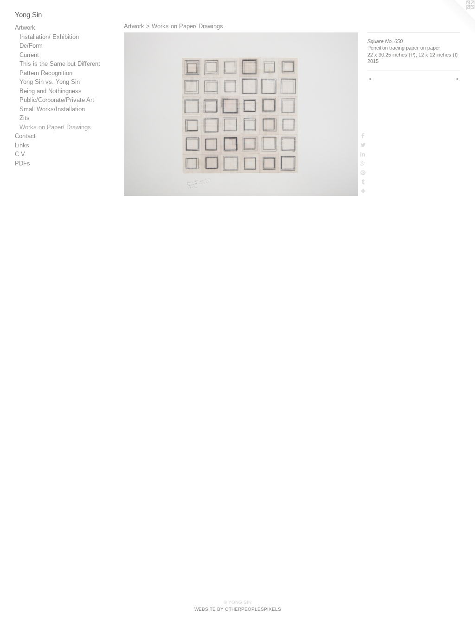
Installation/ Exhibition (49, 36)
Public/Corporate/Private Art (56, 99)
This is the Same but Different (59, 63)
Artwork (25, 27)
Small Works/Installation (52, 109)
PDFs (22, 163)
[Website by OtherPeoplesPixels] (456, 18)
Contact (25, 136)
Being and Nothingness (50, 91)
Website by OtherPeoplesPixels (237, 609)
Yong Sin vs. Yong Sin (49, 81)
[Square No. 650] (241, 114)
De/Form (31, 45)
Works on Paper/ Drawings (55, 127)
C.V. (20, 154)
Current (29, 54)
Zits (24, 117)
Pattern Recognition (45, 73)
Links (22, 145)
